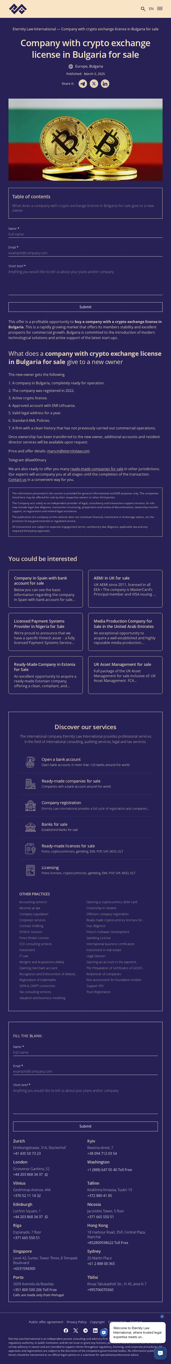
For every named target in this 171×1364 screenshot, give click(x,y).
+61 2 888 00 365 (101, 1263)
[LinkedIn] (95, 1330)
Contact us (17, 479)
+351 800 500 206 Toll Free (35, 1289)
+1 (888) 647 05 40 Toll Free (109, 1169)
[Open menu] (160, 8)
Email (13, 247)
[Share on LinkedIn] (105, 83)
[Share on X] (94, 83)
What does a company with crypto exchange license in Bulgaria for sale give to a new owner (83, 208)
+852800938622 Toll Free (107, 1242)
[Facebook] (66, 1330)
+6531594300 (24, 1268)
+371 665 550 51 (100, 1217)
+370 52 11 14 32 (27, 1195)
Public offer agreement (46, 1322)
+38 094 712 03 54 (102, 1153)
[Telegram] (85, 1330)
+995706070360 (100, 1289)
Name (13, 229)
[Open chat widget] (160, 1353)
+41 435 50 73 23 (27, 1153)
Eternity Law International (34, 29)
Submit (85, 306)
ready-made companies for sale (96, 468)
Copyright (97, 1322)
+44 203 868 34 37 (28, 1174)
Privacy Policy (77, 1322)
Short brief (17, 266)
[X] (75, 1330)
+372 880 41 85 (99, 1195)
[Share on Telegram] (83, 83)
